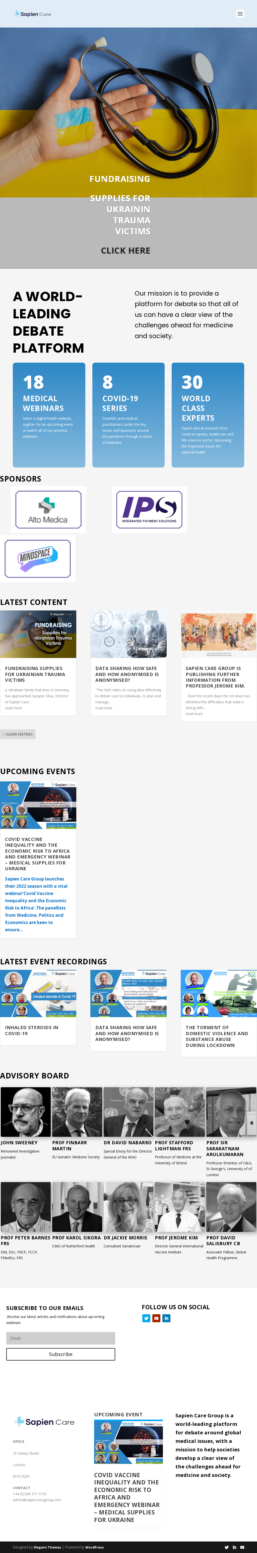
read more (13, 708)
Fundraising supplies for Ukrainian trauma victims (35, 674)
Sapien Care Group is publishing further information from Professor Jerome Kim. (215, 677)
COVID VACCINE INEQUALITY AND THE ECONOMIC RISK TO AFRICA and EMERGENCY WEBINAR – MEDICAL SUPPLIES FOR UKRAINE (38, 853)
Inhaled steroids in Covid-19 (31, 1030)
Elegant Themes (47, 1547)
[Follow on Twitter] (146, 1318)
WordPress (94, 1547)
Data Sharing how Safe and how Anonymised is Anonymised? (127, 674)
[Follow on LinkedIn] (166, 1318)
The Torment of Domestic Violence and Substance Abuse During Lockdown (217, 1036)
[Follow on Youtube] (156, 1318)
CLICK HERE (126, 250)
